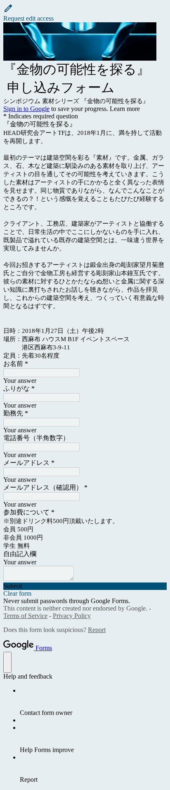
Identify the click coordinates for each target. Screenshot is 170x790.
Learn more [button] (125, 108)
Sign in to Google (26, 108)
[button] (85, 12)
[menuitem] (93, 702)
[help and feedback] (7, 662)
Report (97, 629)
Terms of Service (25, 615)
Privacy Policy (72, 615)
